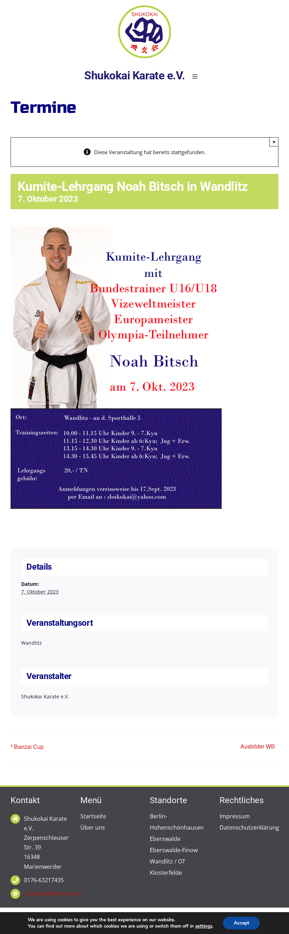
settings (203, 926)
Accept (241, 923)
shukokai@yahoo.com (53, 893)
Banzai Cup (29, 746)
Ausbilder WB (257, 746)
